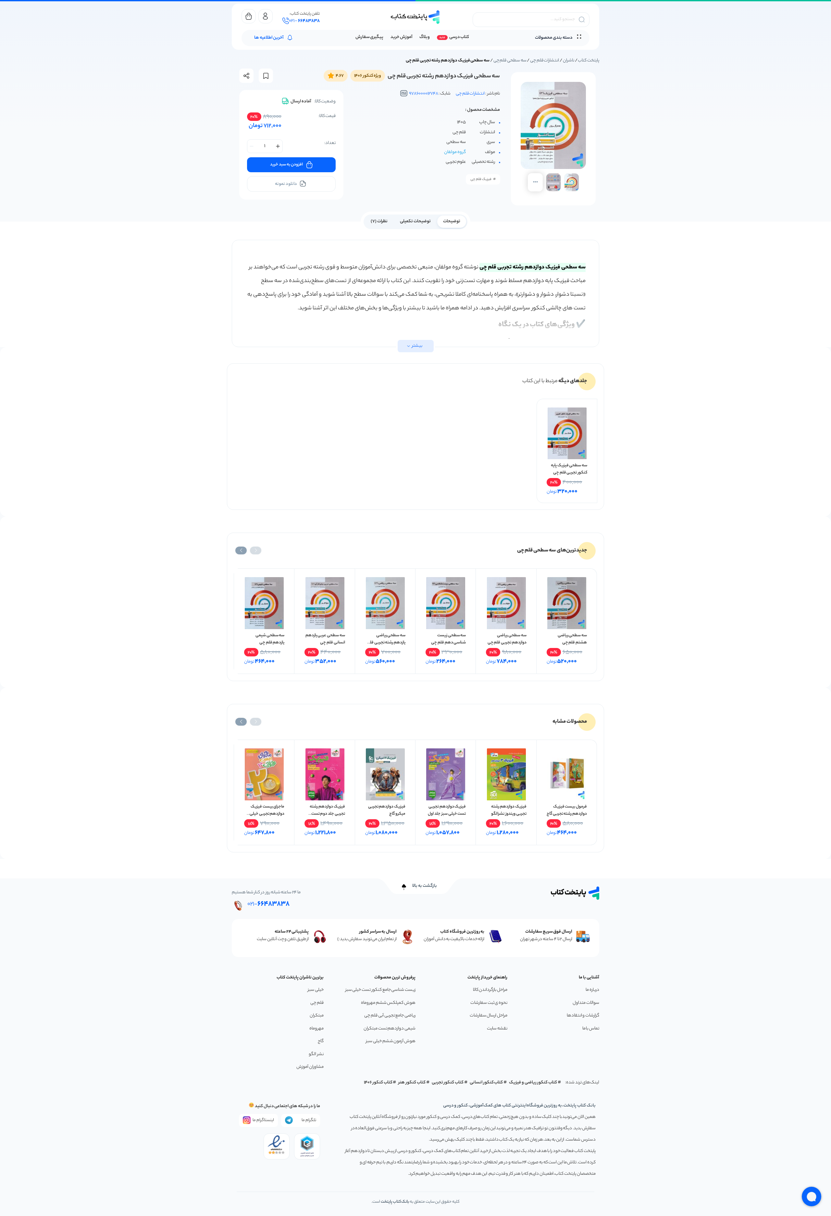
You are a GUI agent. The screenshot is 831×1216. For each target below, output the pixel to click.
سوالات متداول (586, 1003)
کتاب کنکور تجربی (448, 1082)
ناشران (568, 60)
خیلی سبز (316, 990)
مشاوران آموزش (310, 1067)
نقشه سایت (497, 1028)
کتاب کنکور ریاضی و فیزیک (533, 1082)
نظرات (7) (379, 221)
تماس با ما (590, 1028)
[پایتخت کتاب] (415, 17)
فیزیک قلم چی (480, 179)
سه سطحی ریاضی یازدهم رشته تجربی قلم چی (386, 642)
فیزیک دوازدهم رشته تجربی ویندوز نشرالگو (508, 810)
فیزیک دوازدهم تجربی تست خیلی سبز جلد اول (447, 810)
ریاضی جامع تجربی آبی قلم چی (390, 1015)
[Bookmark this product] (266, 75)
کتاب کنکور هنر (412, 1082)
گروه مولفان (455, 152)
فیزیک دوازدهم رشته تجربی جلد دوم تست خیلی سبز (327, 813)
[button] (255, 550)
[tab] (451, 221)
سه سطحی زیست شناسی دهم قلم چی (448, 639)
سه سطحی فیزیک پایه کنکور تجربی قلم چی (569, 469)
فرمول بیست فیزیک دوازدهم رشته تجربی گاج (567, 810)
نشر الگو (316, 1054)
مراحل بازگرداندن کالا (490, 990)
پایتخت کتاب (588, 60)
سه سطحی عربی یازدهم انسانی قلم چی (325, 639)
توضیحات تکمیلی (415, 221)
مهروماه (316, 1028)
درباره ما (592, 990)
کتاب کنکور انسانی (486, 1082)
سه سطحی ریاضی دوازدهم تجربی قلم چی (507, 639)
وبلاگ (424, 37)
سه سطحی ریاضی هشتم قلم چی (572, 639)
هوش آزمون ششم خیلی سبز (391, 1041)
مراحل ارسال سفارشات (488, 1015)
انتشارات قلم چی (544, 60)
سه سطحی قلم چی (510, 60)
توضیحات (451, 221)
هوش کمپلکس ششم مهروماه (388, 1003)
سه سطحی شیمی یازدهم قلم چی (269, 639)
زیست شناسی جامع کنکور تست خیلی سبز (380, 990)
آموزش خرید (401, 37)
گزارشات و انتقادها (583, 1015)
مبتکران (317, 1015)
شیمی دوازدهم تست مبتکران (390, 1028)
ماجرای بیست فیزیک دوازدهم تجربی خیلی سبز (267, 813)
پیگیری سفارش (369, 37)
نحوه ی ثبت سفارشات (488, 1003)
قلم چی (317, 1003)
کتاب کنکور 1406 (378, 1082)
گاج (321, 1041)
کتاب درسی (459, 37)
